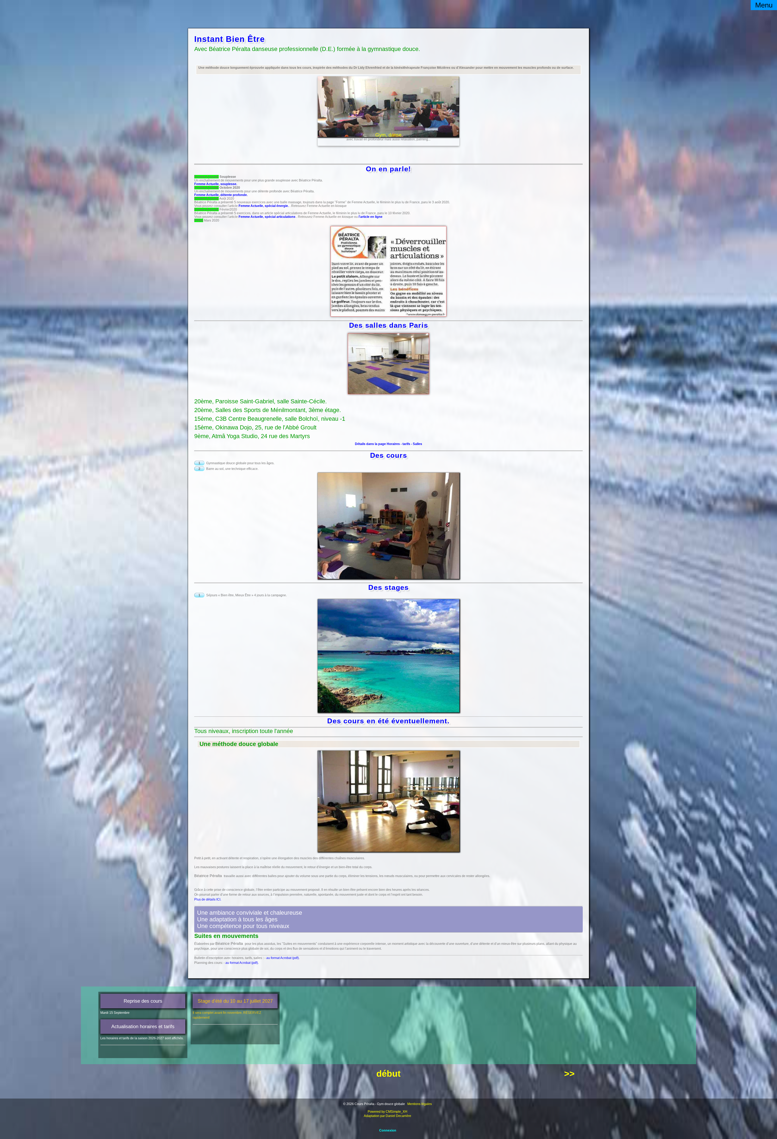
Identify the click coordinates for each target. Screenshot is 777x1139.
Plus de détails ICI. (207, 899)
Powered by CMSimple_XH (387, 1111)
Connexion (387, 1130)
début (388, 1074)
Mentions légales (419, 1104)
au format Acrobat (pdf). (282, 958)
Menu (764, 5)
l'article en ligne (370, 216)
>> (569, 1074)
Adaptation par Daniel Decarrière (387, 1116)
